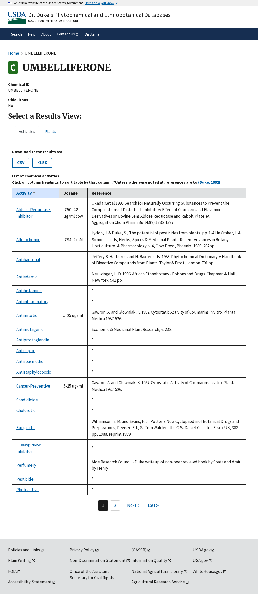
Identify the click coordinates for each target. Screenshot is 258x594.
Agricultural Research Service (158, 582)
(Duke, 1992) (209, 182)
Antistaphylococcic (33, 372)
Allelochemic (28, 239)
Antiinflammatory (32, 301)
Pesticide (25, 479)
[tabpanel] (129, 330)
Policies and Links (24, 550)
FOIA (12, 571)
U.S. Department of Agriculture (53, 20)
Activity (26, 193)
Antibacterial (28, 259)
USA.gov (200, 560)
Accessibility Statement (30, 582)
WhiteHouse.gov (207, 571)
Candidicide (27, 400)
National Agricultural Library (157, 571)
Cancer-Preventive (33, 386)
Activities (27, 131)
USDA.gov (202, 550)
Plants (50, 131)
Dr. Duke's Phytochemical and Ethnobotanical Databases (99, 14)
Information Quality (149, 560)
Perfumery (26, 465)
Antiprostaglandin (32, 340)
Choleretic (25, 410)
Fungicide (25, 427)
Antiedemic (26, 277)
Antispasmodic (29, 361)
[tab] (27, 131)
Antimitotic (26, 315)
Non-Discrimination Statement (98, 560)
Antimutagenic (29, 329)
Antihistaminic (29, 290)
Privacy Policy (82, 550)
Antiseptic (25, 350)
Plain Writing (19, 560)
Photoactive (27, 489)
